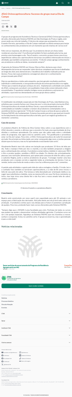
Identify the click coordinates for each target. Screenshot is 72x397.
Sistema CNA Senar (26, 355)
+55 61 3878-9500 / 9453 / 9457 (12, 383)
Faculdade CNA (8, 358)
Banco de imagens (26, 361)
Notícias (8, 8)
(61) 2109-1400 (17, 373)
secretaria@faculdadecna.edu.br (13, 385)
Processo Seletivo (8, 301)
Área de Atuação (7, 304)
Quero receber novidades (36, 286)
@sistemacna (25, 352)
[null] (3, 26)
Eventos (4, 307)
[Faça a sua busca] (62, 3)
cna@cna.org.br (9, 374)
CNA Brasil (6, 361)
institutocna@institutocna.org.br (10, 376)
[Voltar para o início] (57, 3)
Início (3, 8)
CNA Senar (6, 355)
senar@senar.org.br (18, 374)
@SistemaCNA (7, 364)
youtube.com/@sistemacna (10, 352)
